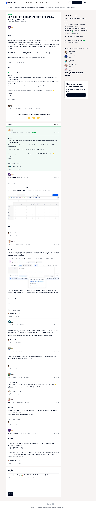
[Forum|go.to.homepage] (11, 3)
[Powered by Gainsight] (48, 504)
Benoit (9, 132)
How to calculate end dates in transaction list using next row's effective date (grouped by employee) (76, 30)
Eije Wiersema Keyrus (13, 433)
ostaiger (10, 324)
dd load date (32, 356)
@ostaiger (11, 356)
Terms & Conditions (36, 507)
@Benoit (10, 387)
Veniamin (71, 69)
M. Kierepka (71, 60)
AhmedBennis (72, 51)
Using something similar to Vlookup (73, 40)
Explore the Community (20, 7)
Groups (60, 2)
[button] (77, 2)
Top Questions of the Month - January (74, 24)
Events (54, 2)
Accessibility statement (49, 507)
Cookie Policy (61, 507)
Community (9, 7)
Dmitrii (9, 377)
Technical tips (67, 22)
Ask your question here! (76, 95)
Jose (9, 30)
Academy (48, 2)
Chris (9, 351)
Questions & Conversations (36, 7)
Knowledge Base (40, 2)
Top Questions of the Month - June (73, 36)
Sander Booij (72, 56)
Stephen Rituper (73, 64)
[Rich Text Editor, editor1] (33, 483)
